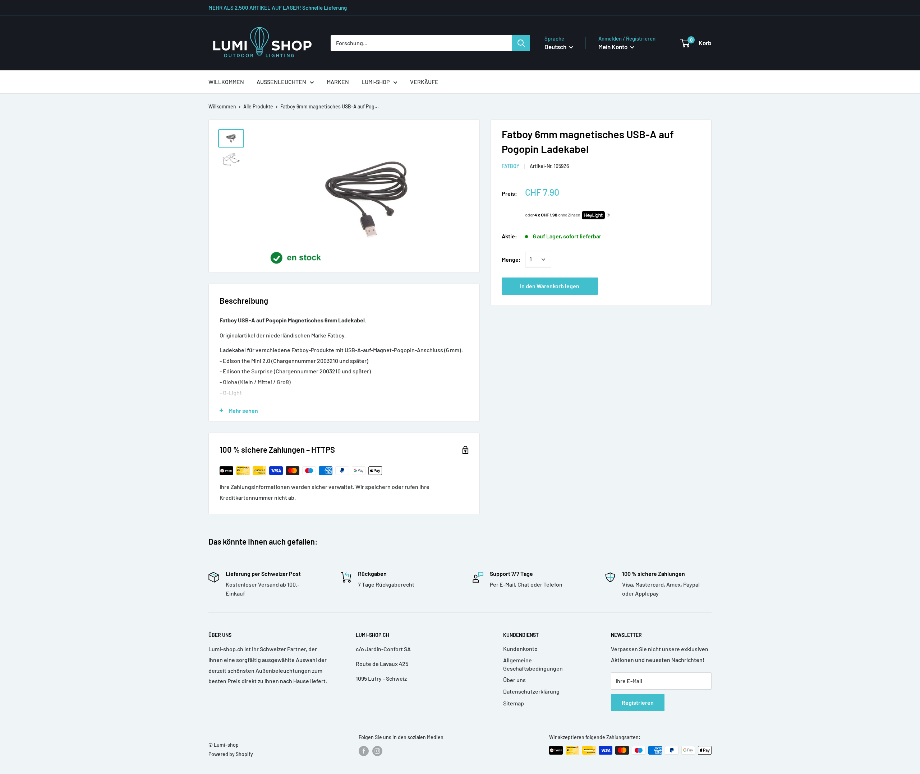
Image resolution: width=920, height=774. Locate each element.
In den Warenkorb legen (549, 286)
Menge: (511, 259)
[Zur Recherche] (521, 43)
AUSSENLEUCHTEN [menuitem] (281, 81)
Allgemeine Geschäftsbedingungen (533, 664)
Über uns (514, 679)
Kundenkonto (520, 648)
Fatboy (510, 166)
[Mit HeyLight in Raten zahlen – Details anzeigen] (608, 215)
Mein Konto (613, 46)
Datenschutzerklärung (531, 691)
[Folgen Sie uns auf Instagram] (377, 751)
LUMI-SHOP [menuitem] (376, 81)
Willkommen (222, 106)
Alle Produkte (258, 106)
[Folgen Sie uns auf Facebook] (364, 751)
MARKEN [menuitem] (338, 81)
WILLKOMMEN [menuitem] (226, 81)
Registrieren (638, 702)
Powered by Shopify (230, 754)
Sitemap (513, 703)
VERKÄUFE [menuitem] (424, 81)
